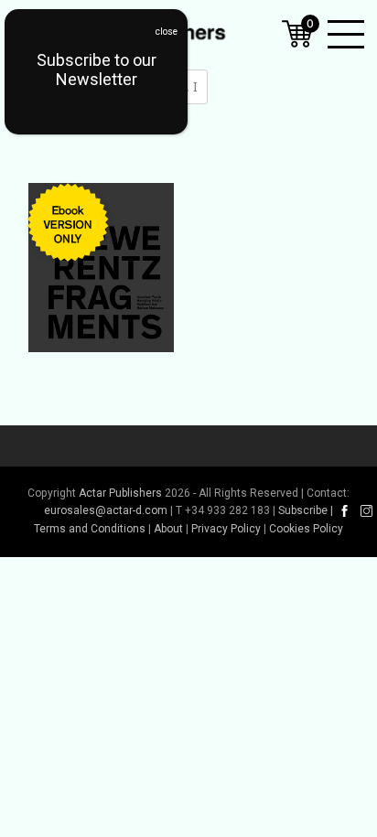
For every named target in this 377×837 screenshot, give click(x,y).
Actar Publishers (120, 493)
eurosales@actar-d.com (105, 510)
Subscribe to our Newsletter (96, 69)
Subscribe (303, 510)
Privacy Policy (226, 528)
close (167, 32)
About (168, 528)
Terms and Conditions (89, 528)
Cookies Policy (306, 528)
